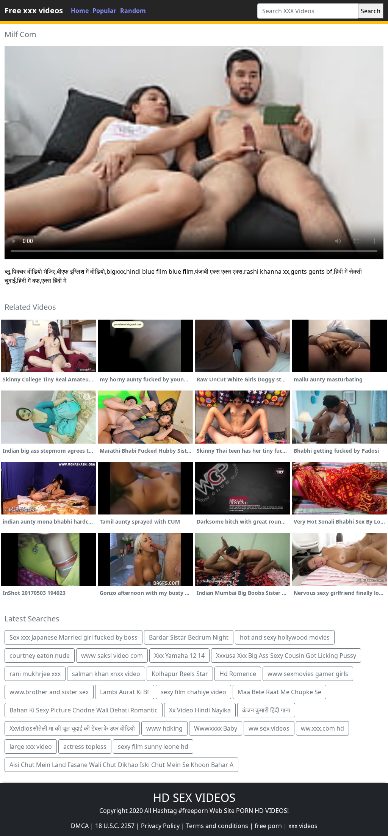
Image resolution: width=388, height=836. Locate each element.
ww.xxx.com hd (322, 728)
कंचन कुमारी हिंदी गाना (266, 710)
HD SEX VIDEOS (194, 797)
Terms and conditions (217, 826)
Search (370, 11)
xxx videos (303, 826)
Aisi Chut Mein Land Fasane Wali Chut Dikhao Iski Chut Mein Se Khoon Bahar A (121, 765)
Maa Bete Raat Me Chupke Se (279, 692)
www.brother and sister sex (49, 692)
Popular (104, 10)
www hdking (164, 728)
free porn (268, 826)
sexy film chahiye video (193, 692)
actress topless (84, 746)
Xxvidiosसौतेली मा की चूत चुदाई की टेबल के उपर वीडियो (72, 728)
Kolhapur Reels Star (180, 674)
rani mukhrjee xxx (35, 674)
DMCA (80, 826)
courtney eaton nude (39, 655)
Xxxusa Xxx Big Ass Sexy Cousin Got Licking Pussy (286, 655)
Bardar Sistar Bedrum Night (188, 637)
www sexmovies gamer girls (308, 674)
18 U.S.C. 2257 (115, 826)
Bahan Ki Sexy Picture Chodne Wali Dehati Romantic (83, 710)
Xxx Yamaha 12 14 (179, 655)
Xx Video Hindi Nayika (200, 710)
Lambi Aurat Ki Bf (124, 692)
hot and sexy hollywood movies (285, 637)
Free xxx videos (34, 10)
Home (80, 10)
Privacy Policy (160, 826)
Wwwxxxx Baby (215, 728)
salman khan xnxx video (106, 674)
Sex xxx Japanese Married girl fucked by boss (73, 637)
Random (133, 10)
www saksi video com (112, 655)
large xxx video (30, 746)
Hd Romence (237, 674)
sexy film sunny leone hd (153, 746)
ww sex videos (269, 728)
